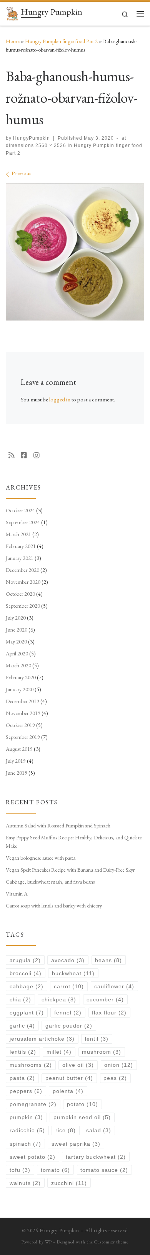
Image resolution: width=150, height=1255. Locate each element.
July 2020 (16, 617)
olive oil (78, 1065)
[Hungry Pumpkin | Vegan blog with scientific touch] (12, 12)
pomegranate (33, 1104)
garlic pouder (68, 1026)
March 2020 (18, 665)
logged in (59, 399)
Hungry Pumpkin (59, 1230)
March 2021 (18, 534)
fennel (68, 1012)
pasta (22, 1078)
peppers (26, 1091)
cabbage (26, 986)
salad (98, 1130)
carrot (69, 986)
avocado (68, 960)
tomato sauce (104, 1170)
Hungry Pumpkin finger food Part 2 (61, 41)
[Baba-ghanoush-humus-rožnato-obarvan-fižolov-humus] (75, 252)
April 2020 (17, 653)
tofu (20, 1170)
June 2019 (16, 772)
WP (48, 1242)
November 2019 (23, 713)
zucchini (69, 1183)
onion (118, 1065)
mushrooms (31, 1065)
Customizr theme (111, 1242)
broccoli (26, 973)
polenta (68, 1091)
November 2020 (23, 581)
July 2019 (16, 760)
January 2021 (19, 558)
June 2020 (16, 629)
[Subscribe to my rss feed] (11, 455)
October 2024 (20, 510)
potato (82, 1104)
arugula (25, 960)
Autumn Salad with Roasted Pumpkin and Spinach (58, 825)
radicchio (27, 1130)
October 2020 (20, 593)
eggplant (27, 1012)
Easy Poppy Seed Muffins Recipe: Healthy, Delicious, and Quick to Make (74, 841)
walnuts (25, 1183)
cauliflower (114, 986)
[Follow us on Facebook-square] (24, 455)
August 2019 (19, 748)
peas (115, 1078)
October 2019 (20, 725)
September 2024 (23, 522)
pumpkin (26, 1117)
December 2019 (22, 701)
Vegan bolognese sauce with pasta (40, 857)
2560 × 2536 (50, 145)
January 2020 (19, 689)
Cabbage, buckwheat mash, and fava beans (50, 881)
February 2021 (21, 546)
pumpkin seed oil (82, 1117)
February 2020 (21, 677)
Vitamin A (17, 893)
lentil (96, 1039)
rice (65, 1130)
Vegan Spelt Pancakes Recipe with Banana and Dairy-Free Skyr (70, 869)
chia (20, 999)
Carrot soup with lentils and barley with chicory (54, 905)
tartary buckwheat (96, 1157)
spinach (25, 1144)
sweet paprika (76, 1144)
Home (13, 41)
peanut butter (69, 1078)
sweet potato (32, 1157)
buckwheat (73, 973)
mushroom (101, 1052)
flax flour (109, 1012)
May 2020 (16, 641)
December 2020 (22, 570)
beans (108, 960)
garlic (22, 1026)
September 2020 (23, 605)
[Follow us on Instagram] (36, 455)
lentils (23, 1052)
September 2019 (23, 737)
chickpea (59, 999)
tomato (55, 1170)
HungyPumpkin (31, 138)
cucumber (105, 999)
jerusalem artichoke (42, 1039)
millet (59, 1052)
